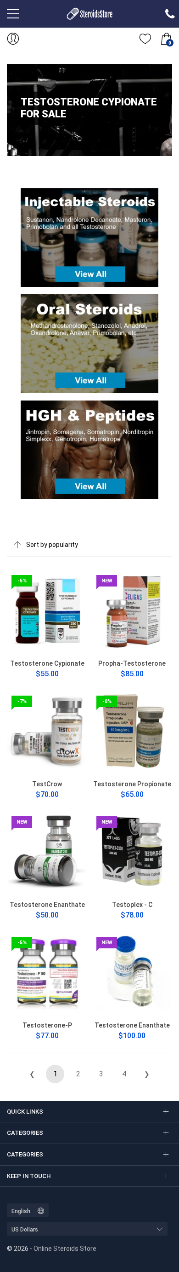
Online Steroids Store (65, 1248)
